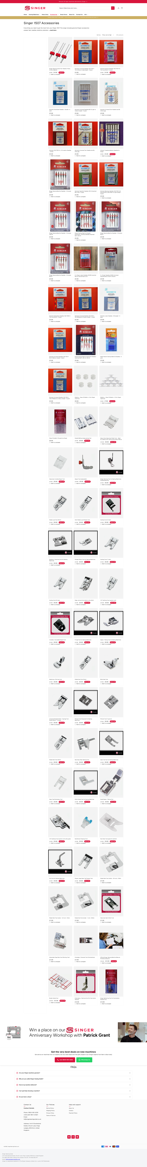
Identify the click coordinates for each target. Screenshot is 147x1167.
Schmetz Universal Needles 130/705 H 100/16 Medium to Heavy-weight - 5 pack (59, 398)
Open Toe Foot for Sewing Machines (109, 759)
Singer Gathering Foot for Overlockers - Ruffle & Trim (110, 999)
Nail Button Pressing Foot (81, 839)
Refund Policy (50, 1108)
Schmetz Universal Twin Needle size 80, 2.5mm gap (110, 110)
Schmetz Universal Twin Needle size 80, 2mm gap (85, 151)
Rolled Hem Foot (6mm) (55, 759)
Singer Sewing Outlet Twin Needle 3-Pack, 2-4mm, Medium (59, 69)
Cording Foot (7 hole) (105, 559)
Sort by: (99, 35)
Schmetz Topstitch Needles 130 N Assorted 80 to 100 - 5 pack (85, 192)
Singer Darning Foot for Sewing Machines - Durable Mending (111, 479)
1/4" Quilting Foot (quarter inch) (108, 600)
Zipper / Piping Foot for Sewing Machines (110, 639)
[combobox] (86, 8)
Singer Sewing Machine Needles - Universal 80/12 (60, 276)
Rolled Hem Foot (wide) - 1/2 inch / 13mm (59, 918)
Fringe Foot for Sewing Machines (83, 639)
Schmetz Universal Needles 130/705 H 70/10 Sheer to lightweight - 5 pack (84, 69)
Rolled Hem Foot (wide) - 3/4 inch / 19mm (110, 878)
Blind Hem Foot (104, 679)
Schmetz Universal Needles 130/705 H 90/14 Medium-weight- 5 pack (59, 357)
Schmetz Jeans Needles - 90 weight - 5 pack (110, 316)
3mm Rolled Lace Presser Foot (82, 520)
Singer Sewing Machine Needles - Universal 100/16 (60, 234)
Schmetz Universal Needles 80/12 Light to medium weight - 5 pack (85, 110)
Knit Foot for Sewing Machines (56, 878)
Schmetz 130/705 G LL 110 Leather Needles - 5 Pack (60, 151)
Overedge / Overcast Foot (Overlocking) (85, 957)
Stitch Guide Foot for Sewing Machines (84, 799)
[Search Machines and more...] (113, 8)
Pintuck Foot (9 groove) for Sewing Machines (83, 719)
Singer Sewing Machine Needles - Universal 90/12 (111, 234)
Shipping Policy (50, 1110)
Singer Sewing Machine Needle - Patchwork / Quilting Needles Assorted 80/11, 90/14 (84, 234)
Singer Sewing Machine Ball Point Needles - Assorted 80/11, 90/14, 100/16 (86, 357)
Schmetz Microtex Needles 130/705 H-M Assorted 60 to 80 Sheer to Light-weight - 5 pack (110, 192)
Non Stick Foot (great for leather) (108, 839)
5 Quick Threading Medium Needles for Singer (110, 151)
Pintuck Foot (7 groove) (106, 719)
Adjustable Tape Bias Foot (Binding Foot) (59, 957)
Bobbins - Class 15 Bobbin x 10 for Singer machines (110, 398)
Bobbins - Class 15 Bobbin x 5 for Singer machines (85, 398)
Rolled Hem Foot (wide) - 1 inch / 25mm (84, 918)
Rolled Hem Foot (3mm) (80, 679)
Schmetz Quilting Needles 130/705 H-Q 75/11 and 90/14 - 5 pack (110, 69)
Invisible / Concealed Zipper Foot (57, 639)
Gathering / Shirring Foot (55, 679)
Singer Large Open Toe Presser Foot (84, 878)
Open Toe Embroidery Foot (55, 799)
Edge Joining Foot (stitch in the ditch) (84, 600)
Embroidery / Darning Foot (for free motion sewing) (85, 999)
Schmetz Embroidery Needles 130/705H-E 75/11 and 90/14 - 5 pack (59, 316)
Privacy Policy (50, 1113)
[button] (34, 14)
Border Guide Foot (53, 998)
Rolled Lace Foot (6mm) (55, 520)
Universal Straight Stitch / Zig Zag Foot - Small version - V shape (59, 719)
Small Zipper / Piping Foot (106, 799)
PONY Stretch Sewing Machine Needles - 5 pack (111, 357)
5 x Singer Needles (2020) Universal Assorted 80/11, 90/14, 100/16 (109, 276)
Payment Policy (73, 1113)
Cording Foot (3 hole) (105, 520)
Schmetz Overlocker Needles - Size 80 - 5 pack (59, 110)
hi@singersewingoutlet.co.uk (13, 1159)
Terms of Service (51, 1115)
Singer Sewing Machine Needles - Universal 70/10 (60, 192)
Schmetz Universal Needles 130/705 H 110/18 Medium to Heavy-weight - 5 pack (85, 316)
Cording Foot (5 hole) (54, 600)
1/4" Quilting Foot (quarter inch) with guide (60, 839)
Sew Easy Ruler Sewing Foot (82, 759)
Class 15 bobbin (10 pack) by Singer (58, 438)
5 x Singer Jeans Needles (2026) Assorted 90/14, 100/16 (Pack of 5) (85, 276)
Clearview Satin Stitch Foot (107, 918)
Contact (71, 1110)
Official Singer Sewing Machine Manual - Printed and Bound (110, 958)
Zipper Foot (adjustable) (81, 479)
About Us (71, 1108)
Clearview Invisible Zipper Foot (57, 479)
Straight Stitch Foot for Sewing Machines (85, 559)
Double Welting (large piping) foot (83, 438)
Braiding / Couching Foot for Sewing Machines (58, 560)
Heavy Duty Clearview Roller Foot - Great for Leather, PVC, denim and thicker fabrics (111, 439)
